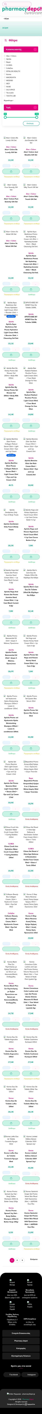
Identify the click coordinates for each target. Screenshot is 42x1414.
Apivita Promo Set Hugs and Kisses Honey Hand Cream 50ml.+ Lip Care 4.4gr (31, 660)
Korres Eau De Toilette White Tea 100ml (31, 1103)
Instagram (32, 1375)
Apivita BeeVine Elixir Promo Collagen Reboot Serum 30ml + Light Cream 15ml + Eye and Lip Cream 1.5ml (11, 471)
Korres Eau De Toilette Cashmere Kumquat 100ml (31, 1054)
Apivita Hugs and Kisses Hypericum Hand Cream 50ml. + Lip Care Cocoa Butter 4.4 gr (31, 534)
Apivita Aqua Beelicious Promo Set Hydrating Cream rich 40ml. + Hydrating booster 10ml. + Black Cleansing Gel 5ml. (30, 264)
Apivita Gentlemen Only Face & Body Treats (11, 527)
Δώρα (7, 18)
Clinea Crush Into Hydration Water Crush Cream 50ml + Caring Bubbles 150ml (11, 851)
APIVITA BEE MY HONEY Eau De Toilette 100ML (30, 319)
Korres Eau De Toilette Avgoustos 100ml (11, 1054)
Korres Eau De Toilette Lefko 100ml (11, 1103)
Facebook (14, 1375)
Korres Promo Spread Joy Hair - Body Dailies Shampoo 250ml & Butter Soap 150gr (11, 1216)
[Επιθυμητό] (16, 166)
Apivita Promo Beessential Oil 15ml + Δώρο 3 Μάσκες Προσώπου (11, 657)
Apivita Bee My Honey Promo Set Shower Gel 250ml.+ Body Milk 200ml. (11, 392)
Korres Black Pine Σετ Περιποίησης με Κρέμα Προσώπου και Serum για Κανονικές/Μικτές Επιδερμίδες (11, 994)
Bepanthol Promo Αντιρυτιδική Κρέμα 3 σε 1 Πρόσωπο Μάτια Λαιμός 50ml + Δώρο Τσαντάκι (30, 786)
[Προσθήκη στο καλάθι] (11, 171)
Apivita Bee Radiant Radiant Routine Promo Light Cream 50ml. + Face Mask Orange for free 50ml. (31, 400)
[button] (17, 4)
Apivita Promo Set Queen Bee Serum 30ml (31, 713)
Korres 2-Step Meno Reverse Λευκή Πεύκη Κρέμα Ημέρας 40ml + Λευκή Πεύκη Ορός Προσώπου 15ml (31, 924)
